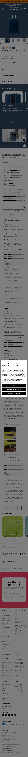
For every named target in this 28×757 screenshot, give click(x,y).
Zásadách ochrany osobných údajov (12, 380)
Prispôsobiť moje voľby (14, 393)
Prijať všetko (14, 385)
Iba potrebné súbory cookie (14, 389)
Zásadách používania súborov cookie (11, 381)
